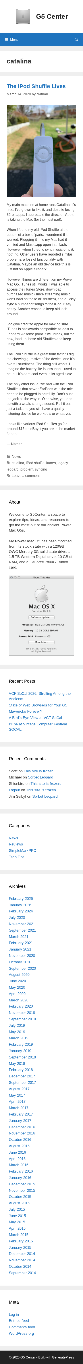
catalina (18, 463)
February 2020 (21, 1006)
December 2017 (22, 1076)
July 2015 (17, 1209)
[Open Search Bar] (76, 39)
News (16, 456)
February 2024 (21, 911)
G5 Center (52, 16)
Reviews (16, 844)
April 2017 (17, 1101)
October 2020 (20, 962)
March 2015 (18, 1235)
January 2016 (20, 1178)
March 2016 (18, 1165)
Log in (14, 1314)
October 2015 (20, 1197)
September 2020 (22, 968)
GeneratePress (63, 1357)
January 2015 (20, 1247)
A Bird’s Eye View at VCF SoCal (35, 718)
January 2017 (20, 1121)
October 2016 (20, 1140)
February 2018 (21, 1070)
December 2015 (22, 1184)
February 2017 (21, 1114)
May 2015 (17, 1222)
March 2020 (18, 1000)
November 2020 (22, 956)
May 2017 (17, 1095)
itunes (51, 463)
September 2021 (22, 930)
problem (26, 469)
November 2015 (22, 1190)
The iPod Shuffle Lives (36, 86)
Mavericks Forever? (25, 711)
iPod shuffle (35, 463)
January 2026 (20, 905)
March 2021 (18, 937)
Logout (14, 790)
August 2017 (19, 1089)
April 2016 (17, 1159)
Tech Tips (17, 857)
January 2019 (20, 1051)
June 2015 (17, 1216)
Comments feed (22, 1327)
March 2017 (18, 1108)
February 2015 (21, 1241)
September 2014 (22, 1273)
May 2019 (17, 1032)
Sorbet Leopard (40, 777)
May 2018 (17, 1064)
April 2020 (17, 994)
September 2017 (22, 1082)
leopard (13, 469)
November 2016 (22, 1133)
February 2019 (21, 1044)
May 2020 (17, 987)
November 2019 (22, 1013)
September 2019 (22, 1019)
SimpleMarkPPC (22, 851)
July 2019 (17, 1025)
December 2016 (22, 1127)
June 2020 (17, 981)
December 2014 (22, 1254)
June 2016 (17, 1152)
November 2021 (22, 924)
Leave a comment (26, 476)
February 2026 (21, 899)
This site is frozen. (39, 771)
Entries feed (19, 1321)
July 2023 (17, 918)
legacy (63, 463)
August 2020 (19, 975)
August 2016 (19, 1146)
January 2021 (20, 949)
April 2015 (17, 1228)
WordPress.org (21, 1333)
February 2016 (21, 1171)
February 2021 (21, 943)
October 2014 (20, 1266)
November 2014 (22, 1260)
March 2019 (18, 1038)
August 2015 (19, 1203)
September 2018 (22, 1057)
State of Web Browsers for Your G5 (38, 705)
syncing (41, 469)
